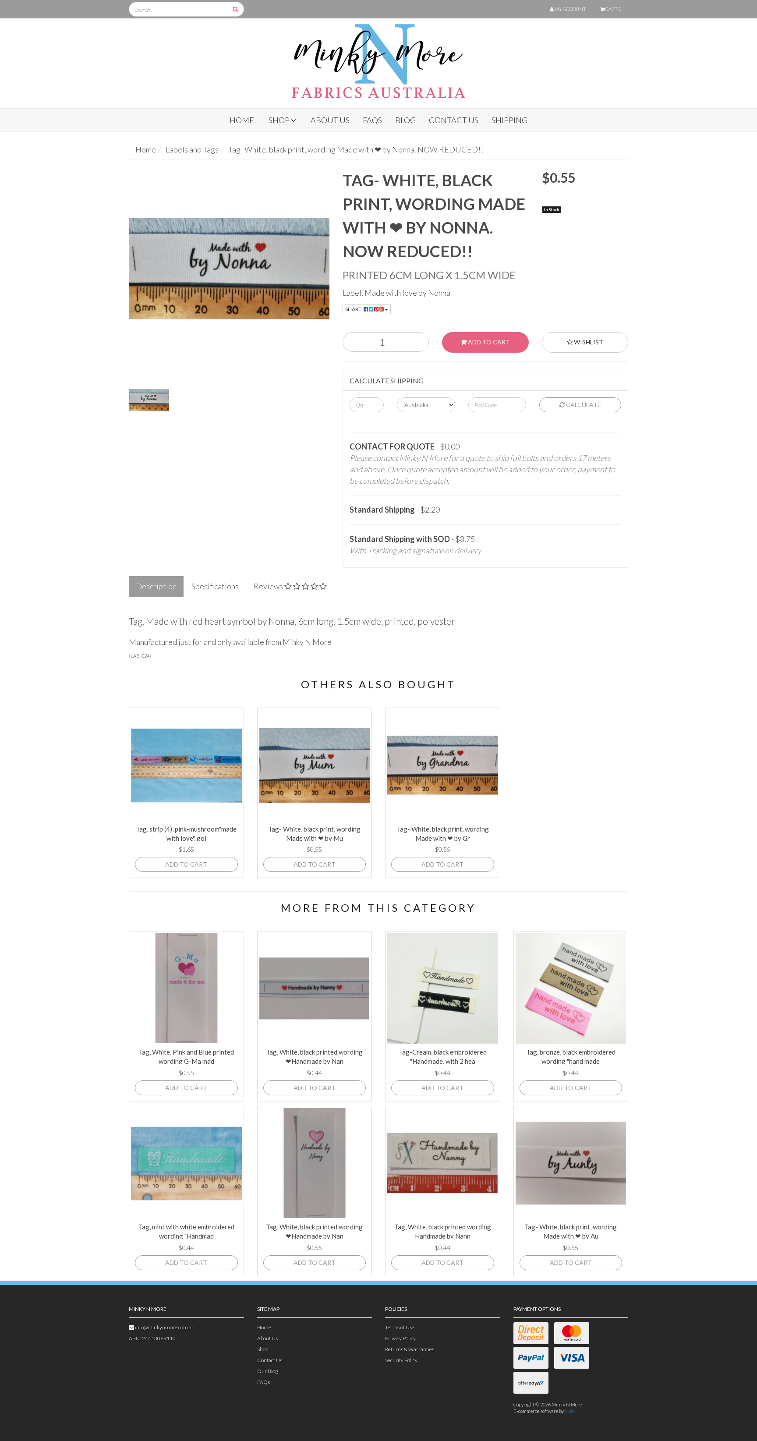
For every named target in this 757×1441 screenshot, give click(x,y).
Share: (354, 309)
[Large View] (149, 400)
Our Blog (267, 1371)
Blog (405, 120)
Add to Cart (488, 342)
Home (242, 120)
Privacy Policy (400, 1338)
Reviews (269, 586)
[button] (732, 1416)
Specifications (215, 586)
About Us (330, 120)
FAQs (372, 120)
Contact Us (453, 120)
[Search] (235, 9)
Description (156, 586)
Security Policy (401, 1360)
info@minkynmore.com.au (164, 1327)
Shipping (509, 120)
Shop (280, 120)
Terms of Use (399, 1327)
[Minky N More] (378, 58)
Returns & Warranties (409, 1349)
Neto (570, 1411)
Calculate (583, 404)
